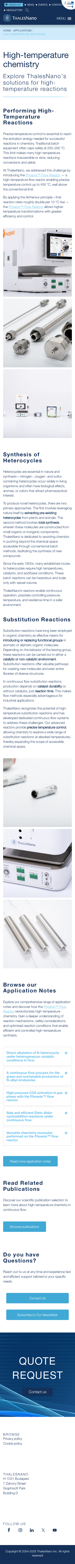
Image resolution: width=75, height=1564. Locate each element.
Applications (22, 30)
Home (7, 30)
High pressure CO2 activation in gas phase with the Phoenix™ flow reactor (34, 1096)
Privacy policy (12, 1438)
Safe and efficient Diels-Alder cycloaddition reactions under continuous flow (29, 1116)
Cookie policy (12, 1443)
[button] (26, 11)
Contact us (59, 4)
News (30, 4)
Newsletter (14, 10)
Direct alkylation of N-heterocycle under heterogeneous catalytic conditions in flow (32, 1056)
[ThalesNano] (27, 18)
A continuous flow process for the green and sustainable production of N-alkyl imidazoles (34, 1076)
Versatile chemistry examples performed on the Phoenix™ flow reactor (32, 1136)
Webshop (15, 4)
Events (43, 4)
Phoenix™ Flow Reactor (43, 175)
